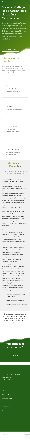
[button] (27, 2)
